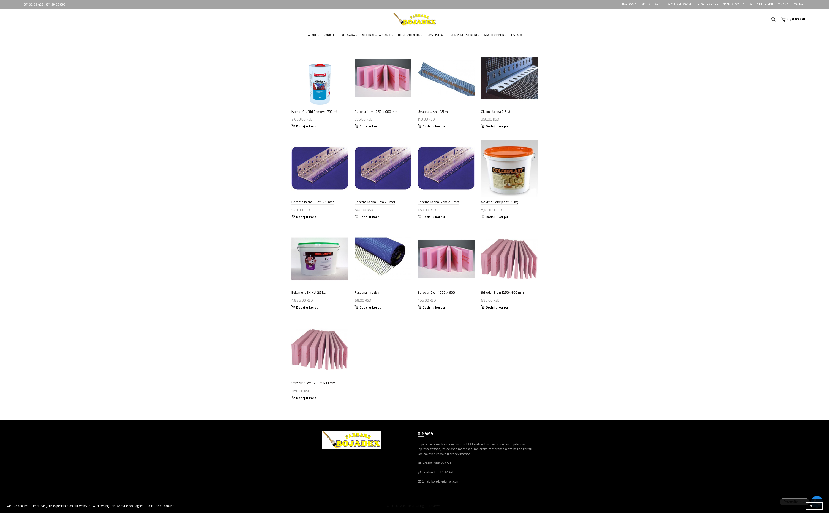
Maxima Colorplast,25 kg (499, 202)
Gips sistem (435, 35)
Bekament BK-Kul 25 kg (308, 292)
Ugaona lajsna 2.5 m (433, 112)
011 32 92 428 (34, 4)
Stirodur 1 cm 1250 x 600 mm (376, 112)
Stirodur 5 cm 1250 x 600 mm (313, 383)
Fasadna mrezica (367, 292)
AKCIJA (645, 4)
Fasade (312, 35)
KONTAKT (799, 4)
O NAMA (783, 4)
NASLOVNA (629, 4)
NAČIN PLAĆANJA (733, 4)
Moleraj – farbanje (376, 35)
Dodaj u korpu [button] (307, 127)
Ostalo (516, 35)
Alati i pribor (494, 35)
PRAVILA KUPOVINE (679, 4)
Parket (329, 35)
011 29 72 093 (56, 4)
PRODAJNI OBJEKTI (761, 4)
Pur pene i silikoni (464, 35)
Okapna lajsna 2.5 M (495, 112)
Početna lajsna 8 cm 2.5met (375, 202)
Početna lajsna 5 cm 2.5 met (438, 202)
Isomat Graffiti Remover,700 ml (314, 112)
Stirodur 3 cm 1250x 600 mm (502, 292)
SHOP (658, 4)
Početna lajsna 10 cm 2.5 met (312, 202)
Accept (814, 506)
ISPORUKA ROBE (707, 4)
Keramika (348, 35)
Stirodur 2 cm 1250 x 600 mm (439, 292)
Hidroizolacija (409, 35)
